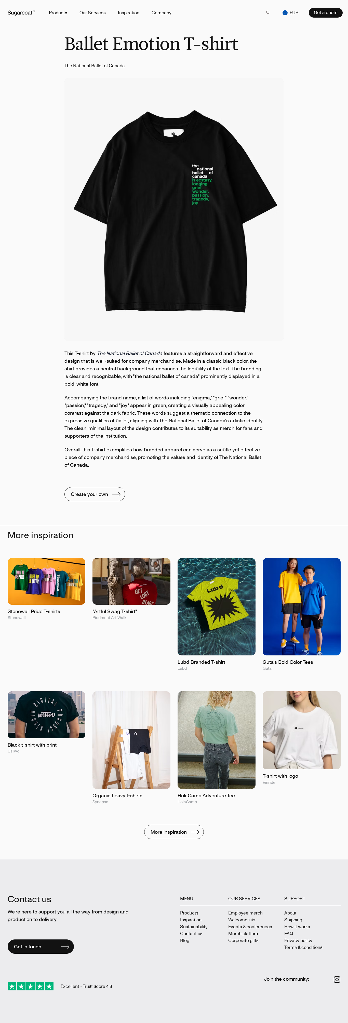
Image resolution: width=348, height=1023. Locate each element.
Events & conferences (250, 926)
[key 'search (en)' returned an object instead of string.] (268, 13)
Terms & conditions (303, 947)
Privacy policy (298, 940)
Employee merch (245, 913)
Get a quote (326, 12)
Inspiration (128, 12)
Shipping (293, 919)
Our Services (92, 12)
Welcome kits (242, 919)
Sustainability (194, 926)
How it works (297, 926)
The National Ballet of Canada (129, 353)
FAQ (288, 933)
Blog (184, 940)
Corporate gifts (243, 940)
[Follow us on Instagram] (337, 979)
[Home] (21, 13)
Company (161, 12)
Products (58, 12)
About (290, 913)
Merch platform (244, 933)
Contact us (191, 933)
